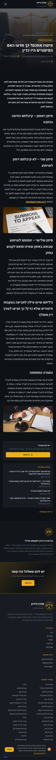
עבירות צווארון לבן (19, 728)
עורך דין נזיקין (21, 699)
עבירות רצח (48, 699)
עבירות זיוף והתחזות (45, 703)
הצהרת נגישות (47, 663)
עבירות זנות (48, 728)
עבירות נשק (22, 706)
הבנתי (9, 749)
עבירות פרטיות (47, 721)
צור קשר (28, 583)
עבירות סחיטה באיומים (18, 714)
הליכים (23, 736)
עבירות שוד (49, 732)
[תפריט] (5, 4)
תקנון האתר (48, 666)
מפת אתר (49, 647)
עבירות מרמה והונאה (45, 710)
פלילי (24, 717)
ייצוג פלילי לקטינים (19, 695)
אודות (51, 639)
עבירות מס (22, 732)
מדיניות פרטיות (47, 659)
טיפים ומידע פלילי (46, 688)
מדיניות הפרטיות (39, 753)
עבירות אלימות (47, 692)
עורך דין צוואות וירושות (17, 703)
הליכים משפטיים (46, 695)
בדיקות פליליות (47, 706)
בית (52, 33)
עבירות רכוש (48, 725)
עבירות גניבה (48, 717)
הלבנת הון (49, 736)
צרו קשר (26, 454)
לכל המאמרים (45, 512)
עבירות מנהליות (20, 739)
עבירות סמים (21, 688)
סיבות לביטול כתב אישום (17, 710)
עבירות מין (22, 692)
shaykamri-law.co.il (36, 201)
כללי (24, 684)
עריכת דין (49, 684)
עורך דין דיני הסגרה (19, 721)
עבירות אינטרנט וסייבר (44, 714)
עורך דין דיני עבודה (42, 33)
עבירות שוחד (48, 739)
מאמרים (50, 636)
